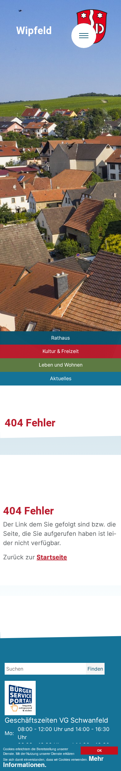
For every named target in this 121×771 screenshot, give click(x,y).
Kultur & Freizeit (61, 351)
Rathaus (60, 338)
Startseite (52, 557)
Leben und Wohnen (61, 365)
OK (99, 750)
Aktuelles (60, 378)
